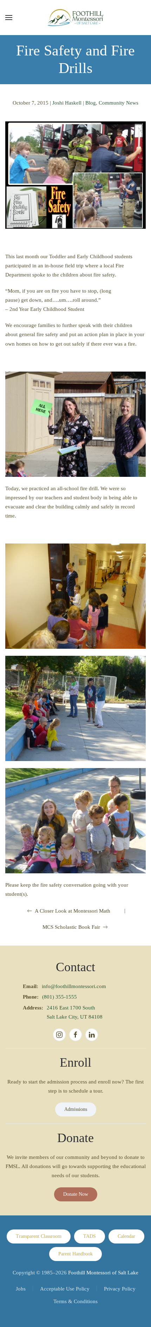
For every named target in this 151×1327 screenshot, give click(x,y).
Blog (90, 103)
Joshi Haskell (66, 103)
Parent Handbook (75, 1253)
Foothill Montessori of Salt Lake (103, 1272)
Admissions (75, 1109)
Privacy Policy (120, 1289)
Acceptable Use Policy (65, 1289)
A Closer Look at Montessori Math (72, 911)
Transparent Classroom (38, 1236)
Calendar (126, 1236)
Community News (118, 103)
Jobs (21, 1289)
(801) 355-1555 (59, 997)
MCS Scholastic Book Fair (71, 927)
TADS (89, 1236)
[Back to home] (75, 17)
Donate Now (75, 1194)
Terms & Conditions (75, 1301)
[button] (8, 17)
